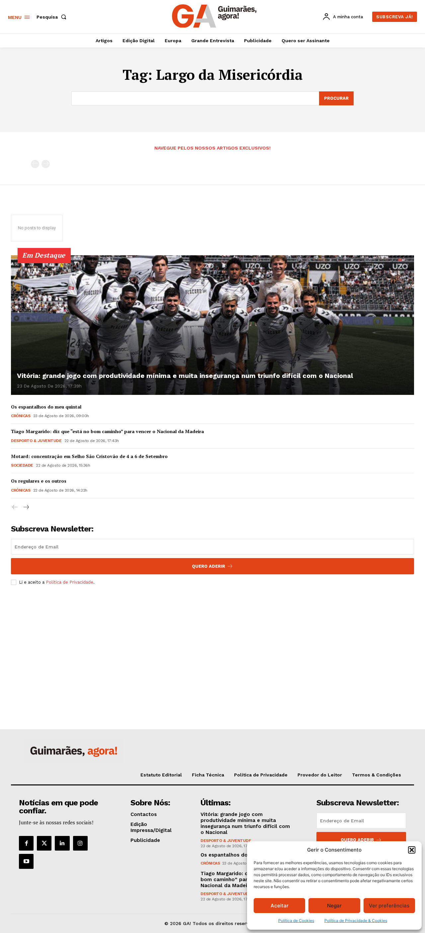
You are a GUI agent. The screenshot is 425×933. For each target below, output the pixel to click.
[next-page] (26, 507)
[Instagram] (80, 843)
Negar (334, 905)
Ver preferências (389, 905)
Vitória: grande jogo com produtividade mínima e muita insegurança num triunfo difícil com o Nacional (185, 376)
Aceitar (280, 905)
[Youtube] (26, 861)
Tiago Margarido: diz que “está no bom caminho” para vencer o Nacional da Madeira (107, 431)
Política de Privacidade (69, 582)
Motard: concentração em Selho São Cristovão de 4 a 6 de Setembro (89, 456)
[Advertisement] (212, 639)
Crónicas (20, 415)
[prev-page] (35, 164)
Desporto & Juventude (36, 440)
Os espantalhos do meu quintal (46, 407)
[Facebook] (26, 843)
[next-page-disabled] (46, 164)
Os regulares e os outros (38, 481)
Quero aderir (357, 839)
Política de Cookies (296, 920)
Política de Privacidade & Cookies (355, 920)
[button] (411, 850)
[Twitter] (44, 843)
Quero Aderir (208, 566)
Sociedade (22, 465)
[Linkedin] (62, 843)
